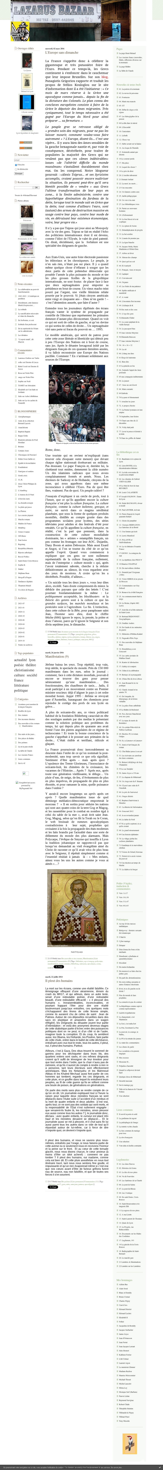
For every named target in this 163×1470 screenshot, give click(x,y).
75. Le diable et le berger (128, 869)
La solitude (22, 309)
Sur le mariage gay (126, 1085)
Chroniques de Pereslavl (27, 454)
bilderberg (75, 963)
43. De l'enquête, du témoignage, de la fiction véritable (128, 699)
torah (50, 967)
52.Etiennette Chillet (126, 317)
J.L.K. (20, 479)
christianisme (24, 669)
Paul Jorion (22, 540)
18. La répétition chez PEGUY (130, 559)
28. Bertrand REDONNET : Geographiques (129, 617)
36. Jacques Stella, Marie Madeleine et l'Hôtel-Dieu (128, 247)
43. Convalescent (125, 278)
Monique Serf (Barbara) (128, 1392)
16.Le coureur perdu (126, 158)
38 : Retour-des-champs (128, 257)
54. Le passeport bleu (127, 328)
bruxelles (51, 637)
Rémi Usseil (22, 366)
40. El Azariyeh (125, 265)
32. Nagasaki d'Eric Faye (128, 638)
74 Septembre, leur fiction (128, 416)
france (18, 680)
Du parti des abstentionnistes (130, 977)
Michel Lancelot (125, 1383)
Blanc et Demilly (125, 1292)
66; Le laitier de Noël (127, 819)
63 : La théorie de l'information (130, 807)
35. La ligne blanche (126, 242)
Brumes (21, 446)
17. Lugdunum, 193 (126, 1240)
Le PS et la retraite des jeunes (130, 1038)
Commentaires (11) (91, 1181)
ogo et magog (89, 961)
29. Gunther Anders (126, 623)
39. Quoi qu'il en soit (127, 261)
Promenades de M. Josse (27, 238)
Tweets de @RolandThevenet (26, 195)
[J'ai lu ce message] (160, 1467)
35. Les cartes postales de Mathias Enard (128, 656)
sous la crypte (27, 275)
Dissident (122, 962)
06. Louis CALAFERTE (128, 492)
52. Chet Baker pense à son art (130, 751)
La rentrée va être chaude (128, 1126)
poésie (19, 664)
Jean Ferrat (123, 1342)
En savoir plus (116, 1467)
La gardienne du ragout (127, 1118)
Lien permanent (77, 1181)
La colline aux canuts (27, 257)
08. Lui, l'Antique (125, 1193)
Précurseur (27, 220)
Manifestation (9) (57, 656)
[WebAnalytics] (25, 774)
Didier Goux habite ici (26, 459)
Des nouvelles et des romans (29, 723)
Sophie (20, 381)
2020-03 (21, 628)
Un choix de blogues (26, 589)
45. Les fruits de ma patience (130, 286)
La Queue (27, 70)
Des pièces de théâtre (26, 738)
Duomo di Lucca (32, 362)
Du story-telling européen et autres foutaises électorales (129, 983)
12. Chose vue (124, 139)
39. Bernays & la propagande (130, 674)
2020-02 (21, 632)
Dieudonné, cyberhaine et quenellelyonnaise (128, 957)
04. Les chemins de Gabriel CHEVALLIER (129, 480)
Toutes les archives (25, 644)
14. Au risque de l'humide (128, 148)
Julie (20, 396)
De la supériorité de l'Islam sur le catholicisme (28, 329)
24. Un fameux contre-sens (129, 191)
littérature (21, 685)
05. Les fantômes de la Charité (130, 1180)
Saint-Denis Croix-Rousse (28, 560)
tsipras (64, 637)
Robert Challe (124, 1404)
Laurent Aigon (124, 1363)
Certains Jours (23, 450)
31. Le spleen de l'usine (128, 226)
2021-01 (21, 607)
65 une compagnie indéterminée (131, 376)
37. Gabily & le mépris (127, 666)
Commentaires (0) (63, 961)
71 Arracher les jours (127, 401)
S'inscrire (21, 164)
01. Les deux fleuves (127, 1164)
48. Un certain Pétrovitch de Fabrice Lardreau (129, 728)
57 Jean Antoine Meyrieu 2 (129, 341)
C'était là (122, 937)
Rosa (20, 373)
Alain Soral (123, 1288)
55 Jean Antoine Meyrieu (128, 332)
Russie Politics (23, 556)
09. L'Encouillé (124, 127)
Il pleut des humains (59, 980)
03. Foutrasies (124, 97)
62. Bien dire (124, 361)
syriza (69, 637)
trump (82, 637)
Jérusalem (31, 385)
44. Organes (123, 282)
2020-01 (21, 636)
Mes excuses (124, 1057)
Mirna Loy (123, 1387)
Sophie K (21, 565)
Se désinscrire (23, 169)
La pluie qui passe (25, 507)
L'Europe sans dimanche (61, 52)
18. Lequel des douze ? (127, 167)
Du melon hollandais (127, 967)
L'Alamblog (22, 490)
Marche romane (24, 519)
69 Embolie (123, 393)
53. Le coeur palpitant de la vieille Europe (129, 323)
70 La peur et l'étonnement (129, 397)
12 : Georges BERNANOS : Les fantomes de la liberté (130, 526)
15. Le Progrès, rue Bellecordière (126, 1228)
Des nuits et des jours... (27, 734)
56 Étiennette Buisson (127, 337)
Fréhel (121, 1321)
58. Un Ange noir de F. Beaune (131, 781)
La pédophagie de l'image (128, 1122)
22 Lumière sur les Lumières (130, 1266)
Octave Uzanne (24, 531)
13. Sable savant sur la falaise (130, 143)
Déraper (122, 945)
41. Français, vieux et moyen (130, 269)
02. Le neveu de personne (128, 93)
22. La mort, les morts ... (128, 183)
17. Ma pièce (124, 162)
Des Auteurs (23, 715)
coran (98, 963)
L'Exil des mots (24, 498)
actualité (20, 659)
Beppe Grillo (23, 435)
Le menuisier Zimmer (127, 1367)
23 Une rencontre (125, 187)
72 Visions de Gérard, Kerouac (131, 852)
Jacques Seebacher (126, 1330)
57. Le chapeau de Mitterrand (130, 777)
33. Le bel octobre (126, 234)
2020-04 (21, 624)
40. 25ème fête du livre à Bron (130, 678)
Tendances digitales (25, 581)
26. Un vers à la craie (127, 200)
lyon (32, 659)
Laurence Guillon (24, 358)
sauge (20, 377)
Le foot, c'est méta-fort (127, 1023)
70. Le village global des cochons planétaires (128, 839)
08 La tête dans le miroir (128, 123)
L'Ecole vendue (27, 112)
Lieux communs (24, 759)
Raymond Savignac (126, 1400)
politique (21, 690)
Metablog (21, 527)
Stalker (20, 569)
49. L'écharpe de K (126, 305)
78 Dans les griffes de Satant (130, 438)
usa (93, 637)
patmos (81, 1184)
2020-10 (21, 615)
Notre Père (29, 373)
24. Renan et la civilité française (131, 592)
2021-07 (21, 603)
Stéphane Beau (23, 573)
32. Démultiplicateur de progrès (131, 230)
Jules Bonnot (124, 1350)
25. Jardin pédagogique (128, 196)
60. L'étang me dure (126, 353)
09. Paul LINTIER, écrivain (129, 510)
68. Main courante (126, 389)
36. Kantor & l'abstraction (128, 662)
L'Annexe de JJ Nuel (26, 494)
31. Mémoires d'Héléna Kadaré (130, 634)
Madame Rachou (125, 1371)
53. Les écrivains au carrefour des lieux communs (130, 756)
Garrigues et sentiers (26, 471)
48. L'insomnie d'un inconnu (129, 301)
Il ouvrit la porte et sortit (128, 1114)
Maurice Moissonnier (127, 1375)
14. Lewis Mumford (126, 535)
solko (20, 362)
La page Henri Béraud (127, 53)
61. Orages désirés (126, 796)
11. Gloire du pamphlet (127, 520)
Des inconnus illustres (26, 719)
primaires (76, 637)
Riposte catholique (25, 552)
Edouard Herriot (125, 1309)
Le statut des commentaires (129, 1042)
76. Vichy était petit (126, 427)
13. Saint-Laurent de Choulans (130, 1218)
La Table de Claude (126, 70)
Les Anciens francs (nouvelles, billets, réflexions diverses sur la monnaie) (130, 60)
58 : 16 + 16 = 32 (125, 345)
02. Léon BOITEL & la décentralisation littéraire (128, 466)
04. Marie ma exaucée (127, 101)
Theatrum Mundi (24, 585)
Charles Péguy (124, 1301)
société (32, 674)
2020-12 (21, 611)
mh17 (59, 1184)
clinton (88, 637)
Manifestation (27, 726)
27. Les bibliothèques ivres (129, 204)
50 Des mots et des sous (128, 309)
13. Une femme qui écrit (128, 531)
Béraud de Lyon (27, 91)
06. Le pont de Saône (127, 1184)
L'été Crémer (124, 1359)
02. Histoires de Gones (127, 1168)
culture (19, 674)
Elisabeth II (123, 1317)
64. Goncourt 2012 (126, 811)
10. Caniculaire (124, 131)
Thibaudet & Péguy (126, 1412)
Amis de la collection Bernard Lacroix (26, 422)
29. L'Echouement (126, 215)
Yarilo (37, 358)
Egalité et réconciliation (26, 463)
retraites (67, 963)
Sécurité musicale (125, 1081)
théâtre (31, 664)
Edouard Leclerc (125, 1313)
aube (68, 1184)
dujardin (51, 639)
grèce (94, 634)
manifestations (53, 963)
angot (97, 637)
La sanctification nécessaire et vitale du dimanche (28, 314)
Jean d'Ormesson (125, 1338)
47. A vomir (123, 297)
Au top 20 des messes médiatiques (127, 924)
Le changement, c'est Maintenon (127, 1018)
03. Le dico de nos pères (128, 1172)
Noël (28, 381)
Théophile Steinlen (126, 1408)
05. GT (121, 105)
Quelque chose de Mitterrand (130, 1076)
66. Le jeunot (124, 380)
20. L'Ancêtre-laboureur (128, 175)
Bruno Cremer (124, 1296)
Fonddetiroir (23, 467)
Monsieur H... (124, 1061)
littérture (64, 639)
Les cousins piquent (25, 515)
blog (105, 77)
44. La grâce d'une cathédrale (130, 705)
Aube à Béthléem (31, 396)
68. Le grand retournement (129, 830)
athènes (58, 637)
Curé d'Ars (123, 1305)
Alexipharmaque (24, 416)
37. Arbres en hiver (126, 253)
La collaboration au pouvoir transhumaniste (28, 290)
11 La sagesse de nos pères (129, 1210)
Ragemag (21, 544)
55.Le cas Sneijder (126, 769)
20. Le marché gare (126, 1257)
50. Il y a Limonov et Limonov (130, 740)
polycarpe (99, 961)
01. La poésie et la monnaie (129, 89)
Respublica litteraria (25, 548)
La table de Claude (25, 750)
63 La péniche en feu (127, 366)
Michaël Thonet (125, 1379)
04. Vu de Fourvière (126, 1176)
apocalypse (91, 963)
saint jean (84, 639)
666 (90, 639)
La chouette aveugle (25, 503)
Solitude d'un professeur (27, 324)
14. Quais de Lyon (126, 1222)
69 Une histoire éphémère (128, 834)
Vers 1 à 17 (123, 893)
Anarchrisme (23, 427)
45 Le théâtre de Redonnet (129, 709)
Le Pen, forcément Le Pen (128, 1027)
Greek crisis (22, 475)
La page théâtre (124, 66)
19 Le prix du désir (126, 171)
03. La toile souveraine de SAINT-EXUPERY (128, 473)
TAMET (21, 385)
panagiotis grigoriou (83, 634)
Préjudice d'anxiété (126, 1066)
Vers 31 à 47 (124, 901)
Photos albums (23, 200)
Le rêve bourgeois (126, 1137)
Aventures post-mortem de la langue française (28, 705)
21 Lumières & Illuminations (130, 1262)
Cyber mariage (124, 941)
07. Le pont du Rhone (127, 1188)
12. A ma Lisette (125, 1214)
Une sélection (124, 1096)
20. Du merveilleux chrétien (129, 568)
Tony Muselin (124, 1421)
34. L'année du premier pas (129, 238)
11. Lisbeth (123, 135)
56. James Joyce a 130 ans (129, 773)
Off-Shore (22, 536)
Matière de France (25, 523)
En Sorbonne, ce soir (26, 320)
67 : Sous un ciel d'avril (128, 385)
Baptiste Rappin (24, 431)
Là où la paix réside (25, 746)
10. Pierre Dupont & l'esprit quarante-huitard (129, 515)
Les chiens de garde (126, 1046)
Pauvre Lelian (124, 1396)
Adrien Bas (123, 1284)
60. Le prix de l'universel (128, 792)
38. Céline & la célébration (129, 670)
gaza (63, 1184)
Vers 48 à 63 (124, 905)
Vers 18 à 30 (124, 897)
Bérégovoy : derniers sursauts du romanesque (130, 931)
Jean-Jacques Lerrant (127, 1346)
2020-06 (21, 620)
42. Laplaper (123, 274)
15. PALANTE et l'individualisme (125, 541)
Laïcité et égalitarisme (127, 1012)
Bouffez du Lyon (24, 711)
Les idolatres (23, 335)
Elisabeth (21, 389)
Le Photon (22, 511)
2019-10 (21, 640)
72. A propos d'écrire (127, 405)
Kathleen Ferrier (125, 1354)
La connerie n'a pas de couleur (130, 1002)
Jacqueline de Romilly (127, 1325)
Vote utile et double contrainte (130, 1145)
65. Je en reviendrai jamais (129, 815)
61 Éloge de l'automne (127, 357)
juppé (61, 963)
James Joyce (123, 1334)
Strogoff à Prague (24, 577)
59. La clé (122, 349)
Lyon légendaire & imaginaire (27, 133)
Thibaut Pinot (124, 1416)
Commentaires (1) (63, 634)
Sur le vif (21, 763)
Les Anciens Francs (25, 755)
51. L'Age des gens (126, 313)
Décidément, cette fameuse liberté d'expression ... (28, 303)
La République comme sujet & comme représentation (130, 1007)
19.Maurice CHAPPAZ (128, 564)
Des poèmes (22, 742)
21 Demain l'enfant (126, 179)
